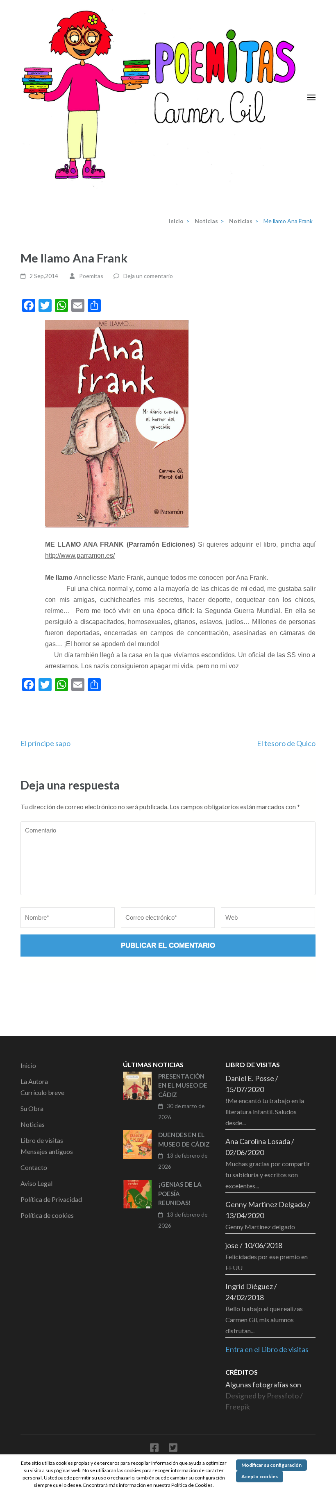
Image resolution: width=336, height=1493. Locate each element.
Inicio (28, 1065)
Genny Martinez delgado (260, 1227)
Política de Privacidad (51, 1199)
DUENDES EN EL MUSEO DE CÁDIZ (184, 1139)
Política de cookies (47, 1215)
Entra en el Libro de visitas (267, 1349)
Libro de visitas (41, 1140)
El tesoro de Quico (286, 743)
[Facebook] (154, 1448)
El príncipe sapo (45, 743)
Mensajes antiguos (46, 1151)
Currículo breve (42, 1092)
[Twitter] (173, 1448)
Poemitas (91, 275)
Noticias (32, 1124)
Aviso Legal (36, 1183)
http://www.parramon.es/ (80, 555)
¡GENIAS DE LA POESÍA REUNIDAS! (180, 1193)
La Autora (34, 1081)
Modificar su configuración (271, 1465)
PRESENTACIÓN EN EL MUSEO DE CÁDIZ (182, 1085)
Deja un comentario (148, 275)
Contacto (33, 1167)
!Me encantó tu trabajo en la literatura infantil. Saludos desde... (264, 1112)
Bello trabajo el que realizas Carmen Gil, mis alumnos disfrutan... (264, 1320)
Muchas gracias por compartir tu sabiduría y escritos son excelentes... (267, 1175)
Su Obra (31, 1108)
